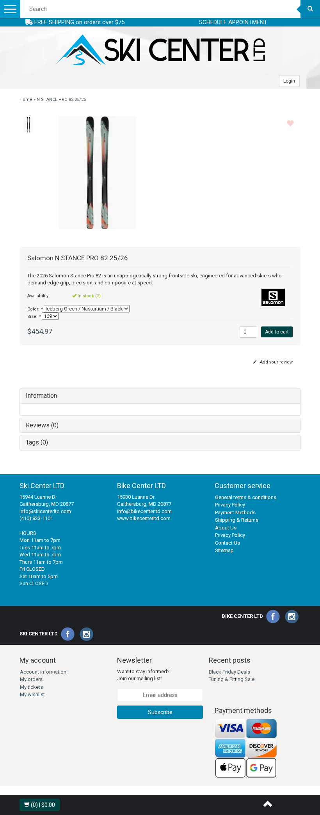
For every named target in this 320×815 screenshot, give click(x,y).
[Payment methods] (246, 748)
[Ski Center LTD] (160, 49)
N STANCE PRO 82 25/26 (61, 99)
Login (289, 81)
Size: (34, 316)
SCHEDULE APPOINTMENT (233, 22)
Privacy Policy (230, 505)
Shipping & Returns (236, 520)
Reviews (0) (42, 425)
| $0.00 (43, 805)
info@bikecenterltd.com (144, 511)
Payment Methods (235, 512)
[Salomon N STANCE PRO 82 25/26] (28, 124)
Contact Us (227, 543)
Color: (35, 309)
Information (41, 395)
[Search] (310, 9)
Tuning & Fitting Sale (231, 679)
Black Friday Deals (229, 672)
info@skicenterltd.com (45, 511)
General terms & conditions (245, 497)
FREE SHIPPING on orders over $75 (78, 22)
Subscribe (160, 712)
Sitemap (224, 550)
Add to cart (277, 332)
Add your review (276, 362)
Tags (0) (37, 442)
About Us (225, 528)
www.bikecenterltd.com (144, 518)
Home (26, 99)
